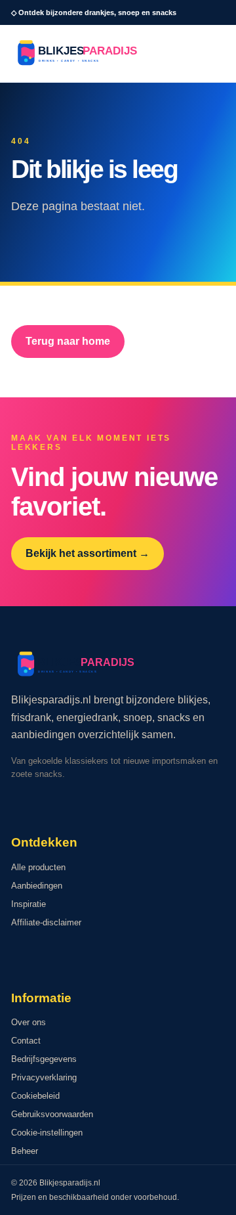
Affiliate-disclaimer (46, 922)
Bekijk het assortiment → (87, 553)
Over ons (28, 1022)
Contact (26, 1041)
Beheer (24, 1151)
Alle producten (38, 867)
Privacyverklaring (44, 1077)
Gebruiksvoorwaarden (52, 1114)
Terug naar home (68, 341)
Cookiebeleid (35, 1096)
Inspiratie (28, 904)
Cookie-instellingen (47, 1133)
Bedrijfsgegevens (44, 1059)
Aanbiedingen (36, 886)
